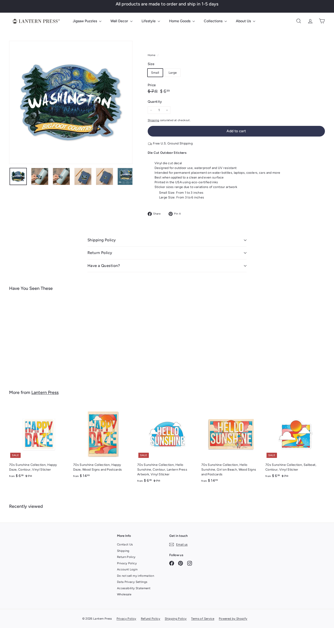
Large (173, 73)
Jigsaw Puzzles (85, 21)
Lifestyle (149, 21)
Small (155, 73)
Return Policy (99, 252)
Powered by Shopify (233, 618)
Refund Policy (150, 618)
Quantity (155, 102)
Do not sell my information (135, 575)
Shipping (153, 120)
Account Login (127, 569)
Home (152, 55)
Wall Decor (119, 21)
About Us (244, 21)
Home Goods (180, 21)
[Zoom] (70, 102)
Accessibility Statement (133, 588)
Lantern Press (45, 392)
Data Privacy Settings (132, 582)
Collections (213, 21)
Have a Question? (103, 265)
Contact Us (125, 544)
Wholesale (124, 594)
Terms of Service (202, 618)
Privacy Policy (127, 563)
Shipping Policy (101, 240)
